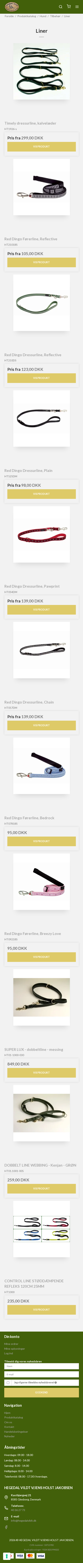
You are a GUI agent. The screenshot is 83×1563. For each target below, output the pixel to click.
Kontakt (9, 1426)
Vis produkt (41, 146)
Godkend (41, 1392)
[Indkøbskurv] (69, 6)
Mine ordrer (11, 1343)
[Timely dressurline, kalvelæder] (41, 80)
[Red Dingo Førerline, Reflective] (41, 196)
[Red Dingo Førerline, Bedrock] (41, 775)
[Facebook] (6, 1528)
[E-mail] (41, 1374)
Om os (8, 1422)
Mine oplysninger (14, 1348)
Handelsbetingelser (16, 1431)
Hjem (7, 1412)
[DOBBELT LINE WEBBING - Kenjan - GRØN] (41, 1122)
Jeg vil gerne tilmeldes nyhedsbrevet (34, 1382)
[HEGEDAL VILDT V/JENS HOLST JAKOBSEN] (11, 6)
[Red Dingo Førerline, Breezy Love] (41, 891)
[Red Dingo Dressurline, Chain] (41, 659)
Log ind (8, 1353)
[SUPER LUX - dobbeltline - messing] (41, 1006)
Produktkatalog (13, 1417)
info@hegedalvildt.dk (23, 1520)
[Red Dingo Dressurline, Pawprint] (41, 543)
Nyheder (9, 1436)
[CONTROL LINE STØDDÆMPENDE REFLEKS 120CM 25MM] (41, 1238)
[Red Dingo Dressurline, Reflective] (41, 312)
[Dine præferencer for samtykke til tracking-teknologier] (6, 1556)
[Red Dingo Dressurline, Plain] (41, 427)
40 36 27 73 (18, 1510)
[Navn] (41, 1366)
